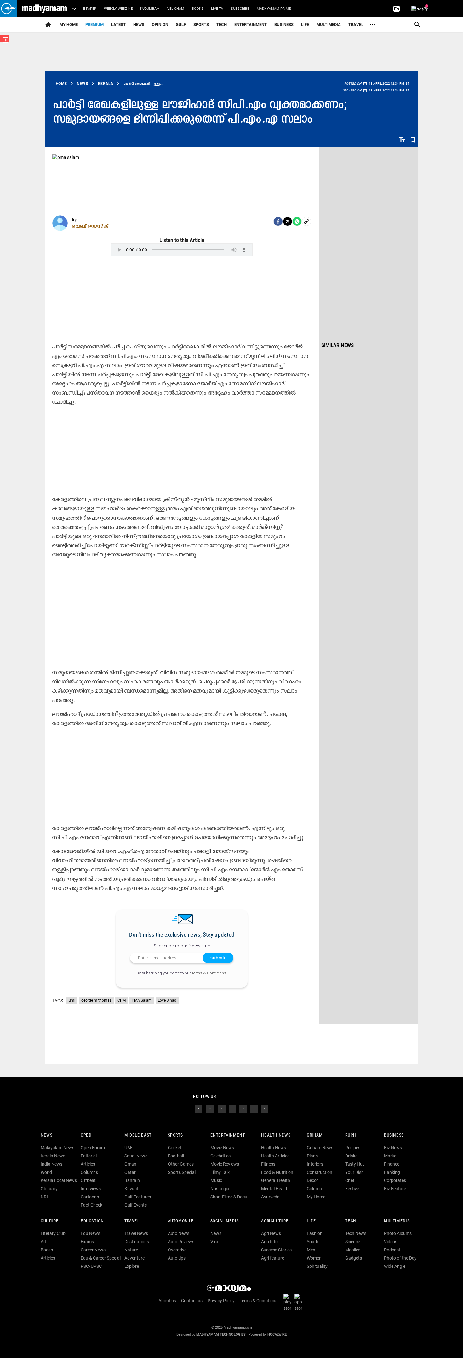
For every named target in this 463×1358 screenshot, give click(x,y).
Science (352, 1241)
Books (197, 9)
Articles (88, 1164)
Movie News (222, 1147)
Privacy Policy (221, 1300)
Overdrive (177, 1249)
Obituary (49, 1188)
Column (314, 1188)
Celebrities (220, 1155)
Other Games (181, 1164)
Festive (352, 1188)
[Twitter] (287, 221)
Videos (390, 1241)
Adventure (134, 1258)
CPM (121, 1000)
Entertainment (250, 24)
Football (176, 1155)
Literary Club (53, 1233)
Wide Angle (394, 1266)
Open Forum (93, 1147)
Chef (349, 1180)
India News (51, 1164)
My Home (69, 24)
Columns (89, 1172)
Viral (214, 1241)
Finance (391, 1164)
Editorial (89, 1155)
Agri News (271, 1233)
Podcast (392, 1249)
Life (305, 24)
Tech (350, 1221)
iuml (71, 1000)
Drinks (351, 1155)
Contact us (192, 1300)
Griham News (320, 1147)
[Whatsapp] (297, 221)
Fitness (268, 1164)
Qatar (130, 1172)
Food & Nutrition (277, 1172)
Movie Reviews (224, 1164)
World (46, 1172)
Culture (50, 1221)
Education (92, 1221)
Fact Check (91, 1205)
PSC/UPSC (91, 1266)
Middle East (137, 1135)
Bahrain (132, 1180)
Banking (392, 1172)
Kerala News (53, 1155)
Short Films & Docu (228, 1196)
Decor (312, 1180)
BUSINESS (394, 1135)
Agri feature (272, 1258)
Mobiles (352, 1249)
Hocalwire (277, 1334)
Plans (312, 1155)
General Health (275, 1180)
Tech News (355, 1233)
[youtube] (243, 1108)
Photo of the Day (400, 1258)
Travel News (136, 1233)
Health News (275, 1135)
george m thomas (96, 1000)
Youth (312, 1241)
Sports (201, 24)
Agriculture (275, 1221)
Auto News (178, 1233)
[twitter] (210, 1108)
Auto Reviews (181, 1241)
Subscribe (240, 9)
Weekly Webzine (118, 9)
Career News (93, 1249)
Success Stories (276, 1249)
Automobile (181, 1221)
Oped (86, 1135)
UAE (128, 1147)
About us (167, 1300)
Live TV (217, 9)
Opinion (160, 24)
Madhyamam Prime (274, 9)
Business (284, 24)
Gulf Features (137, 1196)
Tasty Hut (354, 1164)
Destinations (136, 1241)
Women (314, 1258)
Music (216, 1180)
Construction (319, 1172)
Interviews (91, 1188)
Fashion (315, 1233)
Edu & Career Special (101, 1258)
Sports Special (182, 1172)
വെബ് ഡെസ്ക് (90, 226)
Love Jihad (167, 1000)
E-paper (89, 9)
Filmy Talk (220, 1172)
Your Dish (354, 1172)
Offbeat (88, 1180)
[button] (8, 8)
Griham (315, 1135)
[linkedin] (232, 1108)
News (138, 24)
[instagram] (221, 1108)
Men (311, 1249)
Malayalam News (57, 1147)
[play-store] (288, 1302)
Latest (118, 24)
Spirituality (317, 1266)
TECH (221, 24)
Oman (130, 1164)
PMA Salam (142, 1000)
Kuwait (131, 1188)
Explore (131, 1266)
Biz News (393, 1147)
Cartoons (90, 1196)
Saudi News (135, 1155)
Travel (355, 24)
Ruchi (351, 1135)
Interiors (315, 1164)
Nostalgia (219, 1188)
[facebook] (278, 221)
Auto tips (177, 1258)
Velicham (175, 9)
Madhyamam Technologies (221, 1334)
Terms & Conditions (208, 972)
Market (391, 1155)
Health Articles (275, 1155)
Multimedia (329, 24)
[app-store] (299, 1302)
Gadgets (353, 1258)
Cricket (174, 1147)
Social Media (224, 1221)
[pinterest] (264, 1108)
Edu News (90, 1233)
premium (94, 24)
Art (44, 1241)
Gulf (181, 24)
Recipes (352, 1147)
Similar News (337, 345)
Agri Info (269, 1241)
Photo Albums (398, 1233)
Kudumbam (150, 9)
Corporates (395, 1180)
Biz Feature (395, 1188)
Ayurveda (270, 1196)
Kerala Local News (59, 1180)
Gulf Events (135, 1205)
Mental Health (275, 1188)
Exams (87, 1241)
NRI (44, 1196)
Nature (131, 1249)
